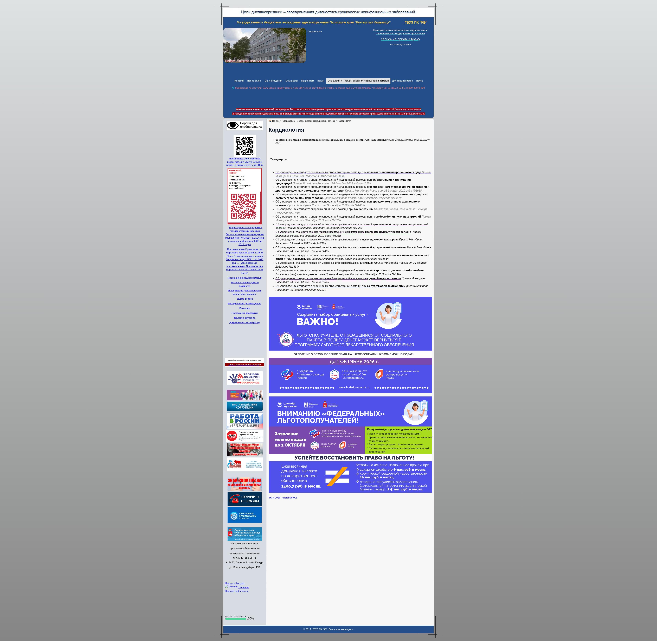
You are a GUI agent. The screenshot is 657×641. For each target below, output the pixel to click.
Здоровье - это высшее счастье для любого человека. (253, 61)
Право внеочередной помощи (245, 277)
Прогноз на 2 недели (236, 590)
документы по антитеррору (244, 322)
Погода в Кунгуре (234, 583)
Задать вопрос (245, 298)
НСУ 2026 (274, 497)
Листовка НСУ (290, 497)
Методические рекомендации (244, 303)
